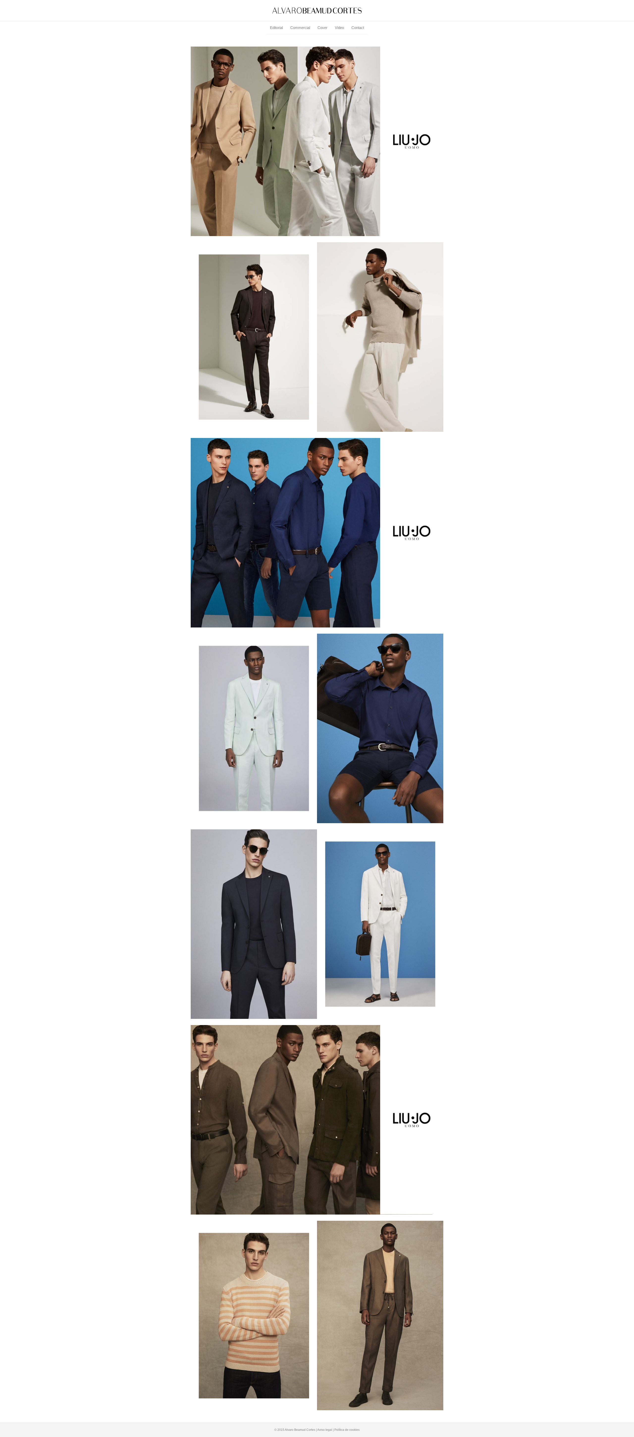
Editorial (276, 28)
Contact (357, 28)
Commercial (300, 28)
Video (339, 28)
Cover (322, 28)
